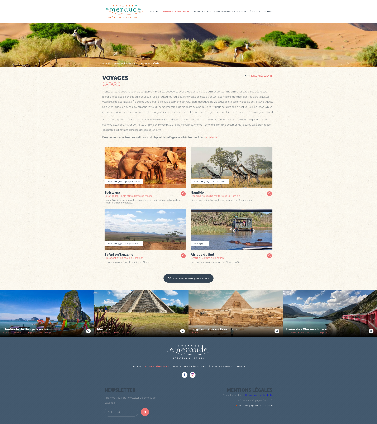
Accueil (154, 11)
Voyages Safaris (150, 63)
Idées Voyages (222, 11)
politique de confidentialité (257, 395)
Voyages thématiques (176, 11)
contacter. (212, 137)
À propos (255, 11)
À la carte (240, 11)
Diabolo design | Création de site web (254, 405)
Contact (269, 11)
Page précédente (261, 76)
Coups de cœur (202, 11)
